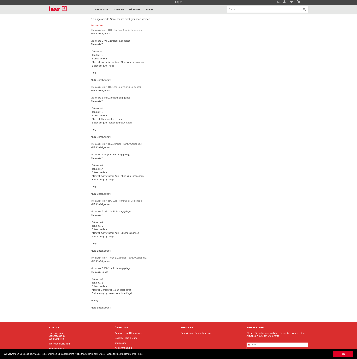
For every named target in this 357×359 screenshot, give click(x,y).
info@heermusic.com (59, 344)
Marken (119, 9)
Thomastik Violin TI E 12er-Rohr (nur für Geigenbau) (116, 87)
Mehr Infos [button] (137, 354)
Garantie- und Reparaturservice (196, 333)
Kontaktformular (56, 349)
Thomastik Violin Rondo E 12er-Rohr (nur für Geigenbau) (119, 258)
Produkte (101, 9)
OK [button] (343, 354)
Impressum (120, 343)
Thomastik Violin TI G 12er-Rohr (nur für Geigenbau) (116, 201)
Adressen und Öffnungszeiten (129, 333)
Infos (149, 9)
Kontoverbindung (123, 348)
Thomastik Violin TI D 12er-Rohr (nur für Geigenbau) (116, 30)
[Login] (284, 2)
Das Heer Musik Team (126, 338)
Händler (135, 9)
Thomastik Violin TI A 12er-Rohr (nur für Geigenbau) (116, 144)
